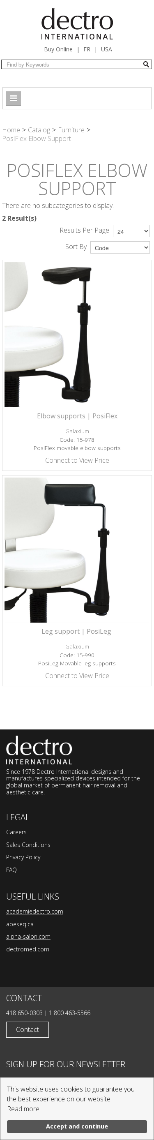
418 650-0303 (24, 1013)
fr (86, 49)
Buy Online (58, 49)
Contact (27, 1029)
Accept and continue (77, 1126)
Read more (23, 1108)
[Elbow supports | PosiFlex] (77, 334)
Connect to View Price (77, 460)
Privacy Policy (23, 857)
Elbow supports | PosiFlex (77, 415)
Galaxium (77, 431)
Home (11, 129)
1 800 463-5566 (69, 1013)
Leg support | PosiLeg (77, 631)
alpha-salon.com (28, 936)
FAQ (11, 870)
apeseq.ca (20, 924)
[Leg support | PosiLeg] (77, 550)
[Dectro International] (77, 23)
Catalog (39, 129)
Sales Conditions (28, 845)
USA (106, 49)
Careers (16, 832)
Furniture (71, 129)
